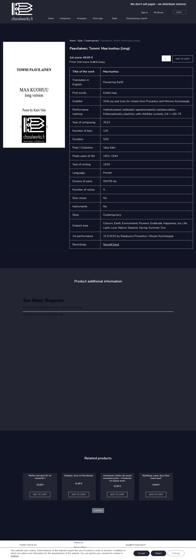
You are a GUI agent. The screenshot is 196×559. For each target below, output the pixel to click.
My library (158, 12)
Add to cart (183, 59)
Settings (176, 553)
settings (15, 556)
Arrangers (82, 18)
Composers (65, 18)
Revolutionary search (136, 18)
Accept (141, 553)
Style (114, 18)
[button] (169, 12)
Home (51, 18)
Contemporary (91, 40)
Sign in (144, 12)
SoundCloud (111, 244)
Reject (158, 553)
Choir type (98, 18)
